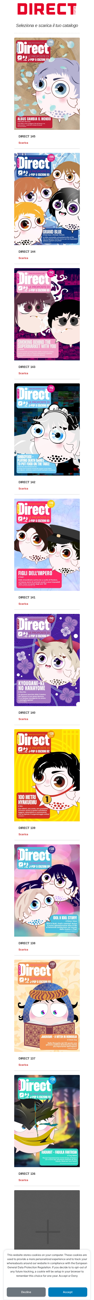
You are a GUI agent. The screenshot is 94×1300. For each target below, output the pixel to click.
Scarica (27, 143)
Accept (68, 1292)
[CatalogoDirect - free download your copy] (47, 15)
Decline (26, 1292)
